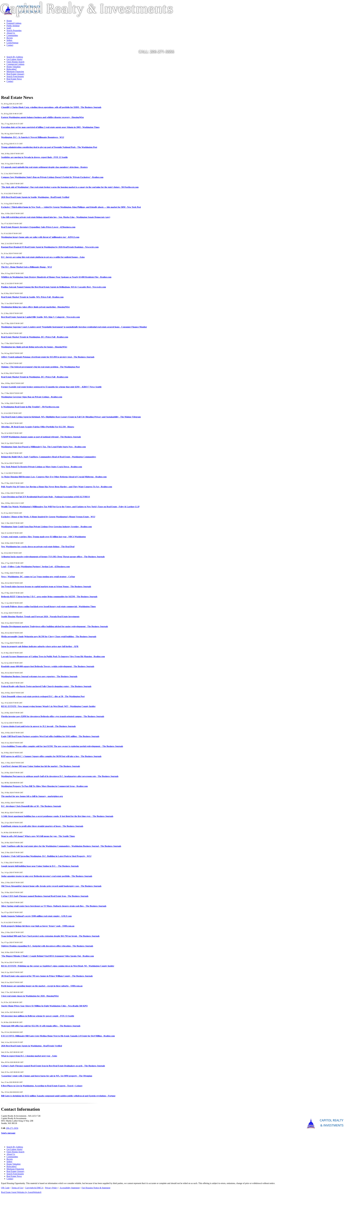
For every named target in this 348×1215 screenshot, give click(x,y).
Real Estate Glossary (15, 74)
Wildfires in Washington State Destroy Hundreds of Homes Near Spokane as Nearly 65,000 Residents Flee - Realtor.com (56, 277)
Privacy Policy (51, 1188)
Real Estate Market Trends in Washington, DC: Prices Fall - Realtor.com (34, 337)
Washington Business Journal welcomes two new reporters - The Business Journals (39, 676)
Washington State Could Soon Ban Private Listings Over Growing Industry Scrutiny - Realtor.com (46, 526)
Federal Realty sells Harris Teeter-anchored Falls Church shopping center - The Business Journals (46, 686)
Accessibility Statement (70, 1188)
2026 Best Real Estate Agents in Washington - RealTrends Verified (31, 1046)
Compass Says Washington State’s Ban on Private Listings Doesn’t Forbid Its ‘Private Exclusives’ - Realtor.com (52, 177)
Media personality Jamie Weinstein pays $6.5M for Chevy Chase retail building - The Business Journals (48, 636)
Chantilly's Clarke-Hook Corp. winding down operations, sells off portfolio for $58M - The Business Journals (51, 107)
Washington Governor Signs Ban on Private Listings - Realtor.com (31, 397)
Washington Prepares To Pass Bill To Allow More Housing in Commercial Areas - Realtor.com (44, 786)
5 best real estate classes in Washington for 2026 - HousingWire (30, 996)
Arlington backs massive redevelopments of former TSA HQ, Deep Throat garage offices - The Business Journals (53, 556)
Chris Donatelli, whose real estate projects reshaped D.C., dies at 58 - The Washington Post (43, 696)
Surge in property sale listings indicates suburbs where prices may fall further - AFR (39, 646)
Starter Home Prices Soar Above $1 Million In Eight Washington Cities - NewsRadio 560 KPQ (44, 1006)
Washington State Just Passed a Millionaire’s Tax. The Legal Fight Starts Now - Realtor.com (43, 447)
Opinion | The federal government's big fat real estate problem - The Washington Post (40, 367)
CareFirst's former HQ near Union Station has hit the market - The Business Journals (40, 766)
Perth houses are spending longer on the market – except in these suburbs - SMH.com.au (42, 986)
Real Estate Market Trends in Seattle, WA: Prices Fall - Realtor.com (32, 297)
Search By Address (15, 57)
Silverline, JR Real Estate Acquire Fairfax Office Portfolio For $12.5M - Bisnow (37, 427)
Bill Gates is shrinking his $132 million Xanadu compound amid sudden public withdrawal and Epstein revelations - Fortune (58, 1096)
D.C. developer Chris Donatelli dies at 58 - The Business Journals (31, 806)
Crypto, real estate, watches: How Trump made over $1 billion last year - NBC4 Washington (43, 537)
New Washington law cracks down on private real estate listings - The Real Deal (37, 546)
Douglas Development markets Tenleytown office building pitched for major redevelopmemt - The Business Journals (54, 626)
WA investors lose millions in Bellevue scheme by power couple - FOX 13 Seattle (37, 1016)
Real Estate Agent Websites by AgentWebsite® (21, 1192)
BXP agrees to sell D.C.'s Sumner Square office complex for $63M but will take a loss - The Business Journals (51, 756)
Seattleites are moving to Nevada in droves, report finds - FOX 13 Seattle (34, 157)
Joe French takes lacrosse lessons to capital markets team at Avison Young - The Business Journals (46, 586)
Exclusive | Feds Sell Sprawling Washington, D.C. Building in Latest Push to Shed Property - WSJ (46, 856)
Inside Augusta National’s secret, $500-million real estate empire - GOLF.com (36, 916)
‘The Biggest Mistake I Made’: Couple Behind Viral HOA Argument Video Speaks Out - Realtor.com (47, 956)
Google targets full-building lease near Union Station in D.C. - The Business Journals (40, 866)
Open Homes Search (15, 62)
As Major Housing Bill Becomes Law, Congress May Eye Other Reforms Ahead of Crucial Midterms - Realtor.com (54, 477)
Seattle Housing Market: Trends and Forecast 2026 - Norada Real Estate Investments (40, 616)
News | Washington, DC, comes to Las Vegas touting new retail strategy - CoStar (38, 576)
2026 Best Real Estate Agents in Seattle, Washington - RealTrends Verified (35, 197)
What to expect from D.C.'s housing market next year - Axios (29, 1056)
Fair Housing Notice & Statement (96, 1188)
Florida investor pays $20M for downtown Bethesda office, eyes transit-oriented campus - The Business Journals (52, 716)
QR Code (5, 1188)
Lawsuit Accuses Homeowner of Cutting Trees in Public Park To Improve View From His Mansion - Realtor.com (53, 656)
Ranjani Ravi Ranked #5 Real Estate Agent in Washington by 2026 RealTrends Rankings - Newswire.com (50, 247)
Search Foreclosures (15, 76)
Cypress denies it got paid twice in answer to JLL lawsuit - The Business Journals (38, 726)
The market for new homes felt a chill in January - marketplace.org (32, 796)
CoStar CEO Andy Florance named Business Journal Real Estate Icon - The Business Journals (44, 896)
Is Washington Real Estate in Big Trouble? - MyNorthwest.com (30, 407)
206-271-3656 (12, 1128)
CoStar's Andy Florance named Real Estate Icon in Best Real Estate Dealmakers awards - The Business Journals (53, 1066)
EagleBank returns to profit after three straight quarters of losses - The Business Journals (42, 826)
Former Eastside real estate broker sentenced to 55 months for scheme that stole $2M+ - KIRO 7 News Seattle (51, 387)
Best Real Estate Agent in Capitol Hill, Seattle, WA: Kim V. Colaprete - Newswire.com (40, 317)
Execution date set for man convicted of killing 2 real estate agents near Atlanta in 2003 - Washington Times (50, 127)
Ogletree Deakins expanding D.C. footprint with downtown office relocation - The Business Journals (47, 946)
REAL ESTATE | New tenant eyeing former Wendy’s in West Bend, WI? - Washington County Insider (48, 706)
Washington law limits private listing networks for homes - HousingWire (34, 347)
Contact (10, 81)
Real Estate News (14, 79)
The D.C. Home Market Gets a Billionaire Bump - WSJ (26, 267)
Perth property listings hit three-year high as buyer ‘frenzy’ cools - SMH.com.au (37, 926)
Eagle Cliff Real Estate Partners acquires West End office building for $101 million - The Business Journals (50, 736)
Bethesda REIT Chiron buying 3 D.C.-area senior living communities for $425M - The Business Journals (49, 596)
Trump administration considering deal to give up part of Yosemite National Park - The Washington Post (49, 147)
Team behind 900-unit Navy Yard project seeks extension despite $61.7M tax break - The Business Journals (50, 936)
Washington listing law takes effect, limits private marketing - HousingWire (35, 307)
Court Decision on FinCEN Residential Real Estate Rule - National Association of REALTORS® (45, 497)
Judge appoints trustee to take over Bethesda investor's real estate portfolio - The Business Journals (46, 876)
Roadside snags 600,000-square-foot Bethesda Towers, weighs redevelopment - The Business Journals (47, 666)
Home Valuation (14, 66)
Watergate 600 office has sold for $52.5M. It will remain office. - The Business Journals (40, 1026)
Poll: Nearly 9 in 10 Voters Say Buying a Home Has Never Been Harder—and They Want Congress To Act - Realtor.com (56, 487)
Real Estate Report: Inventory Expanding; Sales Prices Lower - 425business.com (38, 227)
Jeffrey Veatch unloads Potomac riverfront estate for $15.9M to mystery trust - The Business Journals (47, 357)
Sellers (9, 1161)
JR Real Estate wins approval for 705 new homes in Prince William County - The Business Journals (47, 976)
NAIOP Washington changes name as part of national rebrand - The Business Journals (41, 437)
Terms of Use (17, 1188)
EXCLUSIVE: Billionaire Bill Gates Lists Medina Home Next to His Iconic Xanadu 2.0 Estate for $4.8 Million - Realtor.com (58, 1036)
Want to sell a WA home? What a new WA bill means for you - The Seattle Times (38, 836)
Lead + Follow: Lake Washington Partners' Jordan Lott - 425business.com (35, 566)
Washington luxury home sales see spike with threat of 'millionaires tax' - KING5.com (40, 237)
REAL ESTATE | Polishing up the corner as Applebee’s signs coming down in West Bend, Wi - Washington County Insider (57, 966)
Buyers (10, 1159)
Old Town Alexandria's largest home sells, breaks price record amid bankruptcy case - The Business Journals (51, 886)
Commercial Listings (15, 64)
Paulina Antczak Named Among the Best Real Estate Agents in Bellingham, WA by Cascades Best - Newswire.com (53, 287)
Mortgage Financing (15, 71)
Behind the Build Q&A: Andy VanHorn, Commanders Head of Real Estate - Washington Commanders (48, 457)
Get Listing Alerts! (14, 59)
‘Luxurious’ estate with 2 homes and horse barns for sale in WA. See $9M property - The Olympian (46, 1076)
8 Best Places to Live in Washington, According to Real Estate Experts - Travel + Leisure (41, 1086)
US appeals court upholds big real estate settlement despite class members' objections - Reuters (44, 167)
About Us (11, 1154)
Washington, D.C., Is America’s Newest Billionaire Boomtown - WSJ (32, 137)
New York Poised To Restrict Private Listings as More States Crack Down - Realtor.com (41, 467)
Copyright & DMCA (34, 1188)
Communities (12, 1156)
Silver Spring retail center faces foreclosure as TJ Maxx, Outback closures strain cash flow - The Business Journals (53, 906)
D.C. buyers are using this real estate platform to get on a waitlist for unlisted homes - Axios (43, 257)
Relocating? (12, 69)
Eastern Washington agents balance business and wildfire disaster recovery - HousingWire (42, 117)
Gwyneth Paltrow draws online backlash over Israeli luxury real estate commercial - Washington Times (48, 606)
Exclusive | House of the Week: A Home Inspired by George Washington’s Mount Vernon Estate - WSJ (48, 517)
